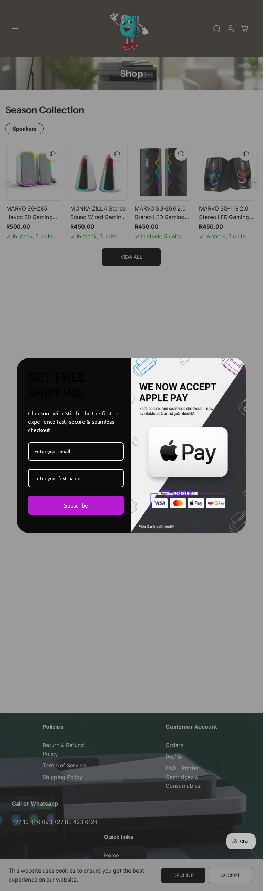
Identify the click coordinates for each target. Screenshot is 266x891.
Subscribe (76, 505)
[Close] (237, 366)
